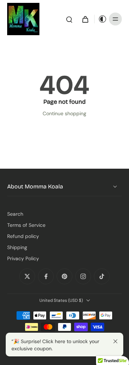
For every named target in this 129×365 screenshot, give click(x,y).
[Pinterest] (64, 276)
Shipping (17, 247)
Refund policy (23, 236)
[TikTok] (102, 276)
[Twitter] (27, 276)
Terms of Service (26, 225)
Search (15, 214)
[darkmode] (101, 19)
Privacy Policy (23, 258)
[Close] (115, 341)
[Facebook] (46, 276)
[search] (69, 19)
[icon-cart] (85, 19)
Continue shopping (64, 113)
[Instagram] (83, 276)
